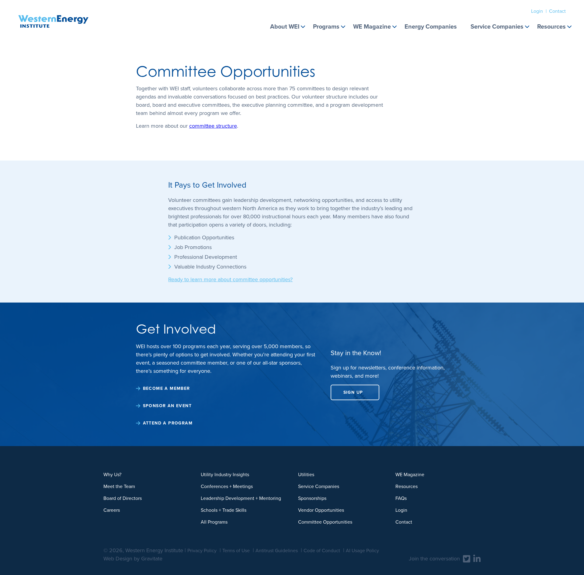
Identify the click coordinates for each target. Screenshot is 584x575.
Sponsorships (312, 498)
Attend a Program (168, 423)
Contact (557, 11)
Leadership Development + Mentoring (241, 498)
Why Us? (112, 474)
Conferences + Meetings (227, 486)
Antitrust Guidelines (276, 550)
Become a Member (166, 388)
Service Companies (497, 26)
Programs (326, 26)
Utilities (306, 474)
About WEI (284, 26)
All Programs (214, 521)
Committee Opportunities (325, 521)
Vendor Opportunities (321, 510)
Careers (111, 510)
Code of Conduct (322, 550)
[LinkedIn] (477, 558)
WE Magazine (372, 26)
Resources (551, 26)
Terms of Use (236, 550)
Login (537, 11)
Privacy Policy (202, 550)
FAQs (401, 498)
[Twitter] (466, 558)
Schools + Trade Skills (223, 510)
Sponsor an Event (167, 406)
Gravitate (151, 559)
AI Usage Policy (362, 550)
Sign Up (353, 392)
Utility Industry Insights (225, 474)
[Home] (53, 14)
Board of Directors (122, 498)
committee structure (213, 126)
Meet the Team (119, 486)
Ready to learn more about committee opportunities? (230, 279)
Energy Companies (431, 26)
